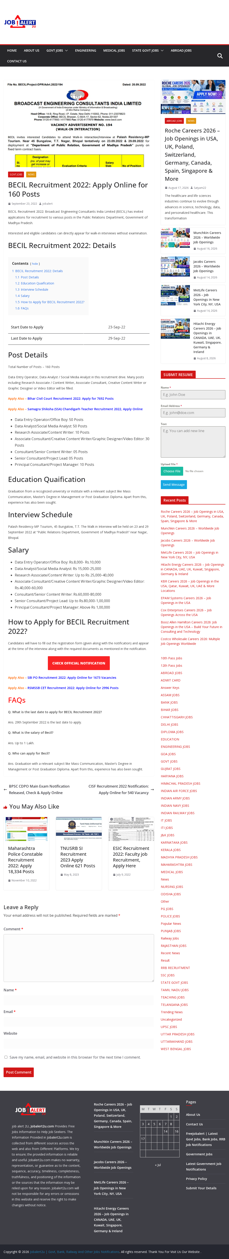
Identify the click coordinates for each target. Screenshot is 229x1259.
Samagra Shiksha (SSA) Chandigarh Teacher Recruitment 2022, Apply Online (85, 409)
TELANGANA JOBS (174, 1005)
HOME (12, 50)
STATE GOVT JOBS (145, 50)
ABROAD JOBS (181, 50)
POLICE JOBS (170, 916)
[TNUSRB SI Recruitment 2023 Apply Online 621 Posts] (79, 820)
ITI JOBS (167, 828)
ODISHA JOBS (171, 894)
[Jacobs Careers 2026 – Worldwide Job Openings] (175, 269)
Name (10, 990)
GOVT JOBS (55, 50)
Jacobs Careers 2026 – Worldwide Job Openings (206, 266)
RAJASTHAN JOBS (174, 946)
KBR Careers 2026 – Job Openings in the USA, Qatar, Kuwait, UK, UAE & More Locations (190, 586)
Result (165, 960)
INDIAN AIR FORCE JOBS (179, 791)
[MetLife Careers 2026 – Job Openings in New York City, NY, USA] (175, 300)
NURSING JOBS (172, 887)
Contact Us (17, 61)
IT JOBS (166, 820)
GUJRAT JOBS (170, 769)
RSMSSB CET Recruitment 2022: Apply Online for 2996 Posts (73, 688)
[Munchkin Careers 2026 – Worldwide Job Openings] (175, 241)
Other (165, 901)
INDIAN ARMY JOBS (175, 798)
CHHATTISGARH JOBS (177, 717)
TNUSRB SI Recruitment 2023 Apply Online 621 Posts (77, 857)
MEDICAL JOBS (114, 50)
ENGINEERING (85, 50)
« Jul (158, 1165)
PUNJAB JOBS (171, 931)
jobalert (47, 204)
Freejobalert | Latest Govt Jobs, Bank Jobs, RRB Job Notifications (205, 1139)
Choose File (171, 471)
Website (10, 1033)
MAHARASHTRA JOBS (176, 864)
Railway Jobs (170, 938)
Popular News (171, 923)
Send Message (174, 484)
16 (176, 1131)
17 (143, 1139)
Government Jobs (199, 1154)
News (31, 174)
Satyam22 (200, 188)
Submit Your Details (201, 1188)
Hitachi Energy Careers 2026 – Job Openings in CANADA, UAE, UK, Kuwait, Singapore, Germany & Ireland (207, 338)
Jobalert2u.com (42, 1126)
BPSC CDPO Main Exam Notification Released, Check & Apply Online (39, 789)
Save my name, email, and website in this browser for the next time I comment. (75, 1057)
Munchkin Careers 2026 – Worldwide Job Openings (207, 237)
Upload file (169, 464)
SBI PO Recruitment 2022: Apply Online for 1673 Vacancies (72, 677)
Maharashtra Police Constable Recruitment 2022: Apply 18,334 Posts (25, 859)
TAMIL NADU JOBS (175, 990)
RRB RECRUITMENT (175, 968)
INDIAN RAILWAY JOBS (178, 813)
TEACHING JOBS (173, 997)
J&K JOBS (167, 835)
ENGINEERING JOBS (175, 746)
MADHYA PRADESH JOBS (179, 857)
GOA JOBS (168, 754)
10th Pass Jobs (171, 658)
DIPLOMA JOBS (172, 732)
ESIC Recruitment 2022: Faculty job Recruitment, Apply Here (131, 857)
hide (35, 264)
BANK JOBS (169, 702)
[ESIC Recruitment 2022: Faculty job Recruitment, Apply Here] (131, 820)
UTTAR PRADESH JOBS (178, 1034)
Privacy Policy (196, 1179)
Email (10, 1011)
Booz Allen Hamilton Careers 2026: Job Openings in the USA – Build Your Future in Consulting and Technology (191, 627)
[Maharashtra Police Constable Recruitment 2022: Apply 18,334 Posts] (26, 820)
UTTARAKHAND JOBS (177, 1041)
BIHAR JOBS (169, 710)
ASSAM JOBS (170, 695)
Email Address (171, 406)
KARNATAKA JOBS (174, 842)
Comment (13, 929)
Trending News (172, 1012)
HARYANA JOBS (172, 776)
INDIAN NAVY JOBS (175, 805)
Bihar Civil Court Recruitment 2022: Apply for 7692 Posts (71, 398)
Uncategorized (171, 1019)
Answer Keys (170, 687)
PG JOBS (167, 909)
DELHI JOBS (169, 724)
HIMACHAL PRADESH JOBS (180, 783)
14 (165, 1131)
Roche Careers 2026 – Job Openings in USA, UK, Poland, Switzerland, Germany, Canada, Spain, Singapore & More (192, 154)
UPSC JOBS (169, 1027)
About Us (31, 50)
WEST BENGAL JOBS (176, 1049)
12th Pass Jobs (171, 665)
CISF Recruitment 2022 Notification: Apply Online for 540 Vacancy (119, 789)
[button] (65, 50)
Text (164, 424)
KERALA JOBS (171, 850)
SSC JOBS (168, 975)
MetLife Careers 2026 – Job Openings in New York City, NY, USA (207, 297)
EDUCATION (170, 739)
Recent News (170, 953)
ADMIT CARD (170, 680)
